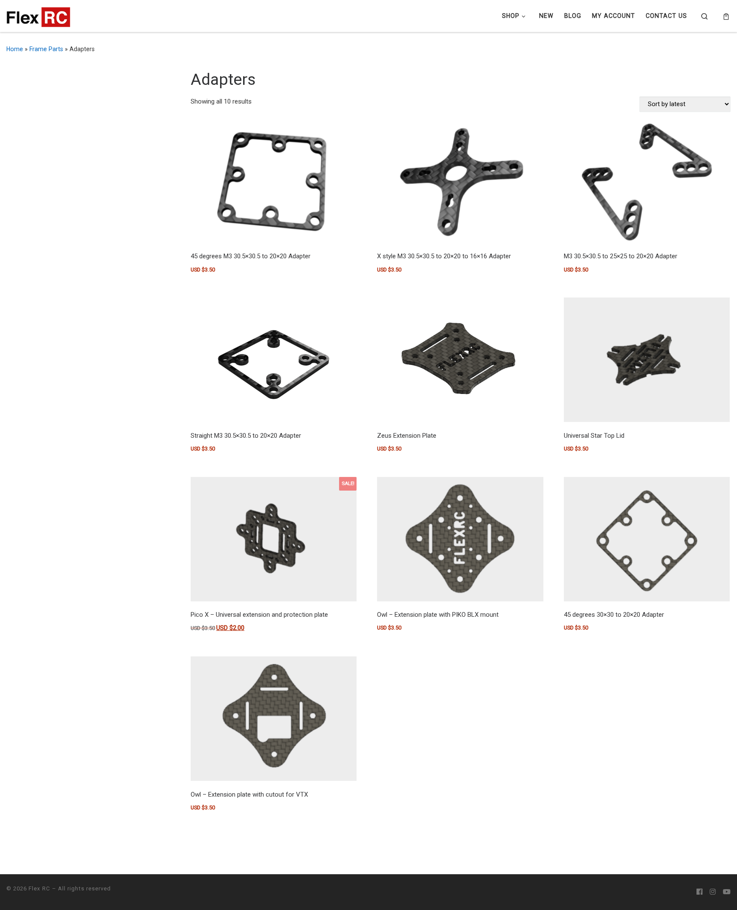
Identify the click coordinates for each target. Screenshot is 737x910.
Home (14, 49)
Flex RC (39, 888)
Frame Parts (46, 49)
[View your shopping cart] (726, 16)
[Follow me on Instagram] (713, 892)
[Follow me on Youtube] (727, 892)
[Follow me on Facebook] (699, 892)
